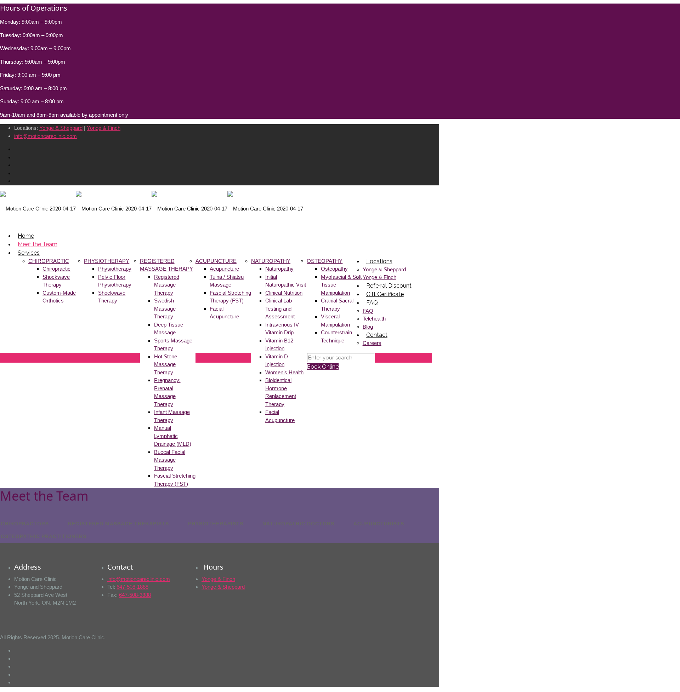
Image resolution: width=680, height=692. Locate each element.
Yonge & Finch (103, 128)
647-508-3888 (135, 595)
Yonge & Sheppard (61, 128)
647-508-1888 (132, 587)
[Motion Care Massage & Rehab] (151, 208)
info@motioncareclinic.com (45, 136)
